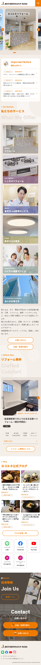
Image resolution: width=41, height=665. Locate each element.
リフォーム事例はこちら (20, 448)
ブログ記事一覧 (20, 533)
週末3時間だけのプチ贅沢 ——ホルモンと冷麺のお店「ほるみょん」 (11, 487)
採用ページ (10, 596)
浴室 (7, 426)
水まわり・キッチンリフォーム (27, 413)
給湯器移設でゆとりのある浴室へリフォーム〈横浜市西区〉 (21, 420)
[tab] (14, 52)
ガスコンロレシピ (28, 497)
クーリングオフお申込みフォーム (13, 658)
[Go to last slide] (2, 29)
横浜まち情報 (7, 495)
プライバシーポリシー (10, 656)
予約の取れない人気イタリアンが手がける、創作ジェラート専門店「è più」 (11, 518)
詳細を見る (8, 441)
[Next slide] (38, 29)
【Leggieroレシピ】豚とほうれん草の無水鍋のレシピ (31, 517)
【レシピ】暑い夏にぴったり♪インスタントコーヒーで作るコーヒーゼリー (30, 488)
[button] (2, 397)
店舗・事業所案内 (20, 346)
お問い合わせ (20, 340)
